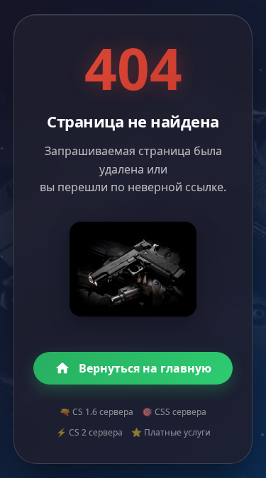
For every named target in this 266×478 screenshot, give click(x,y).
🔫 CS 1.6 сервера (96, 412)
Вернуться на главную (145, 368)
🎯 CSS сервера (174, 412)
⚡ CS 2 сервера (89, 432)
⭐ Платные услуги (171, 432)
